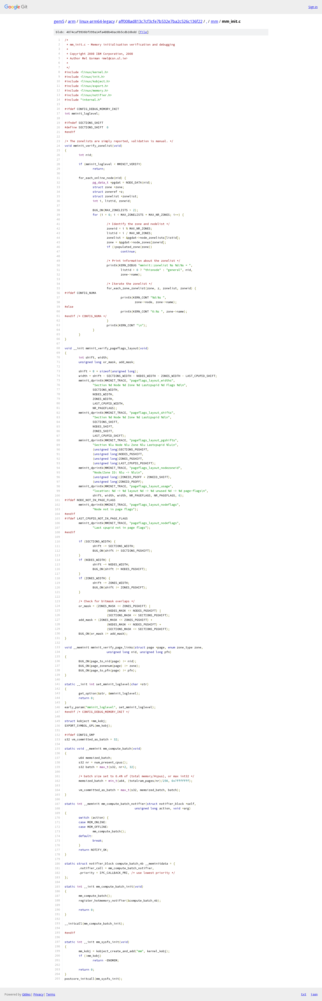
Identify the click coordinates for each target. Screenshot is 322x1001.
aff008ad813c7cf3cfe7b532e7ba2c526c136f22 (160, 21)
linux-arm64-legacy (97, 21)
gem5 (59, 21)
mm (214, 21)
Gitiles (26, 994)
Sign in (313, 7)
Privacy (38, 994)
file (143, 32)
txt (303, 994)
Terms (50, 994)
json (314, 994)
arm (72, 21)
